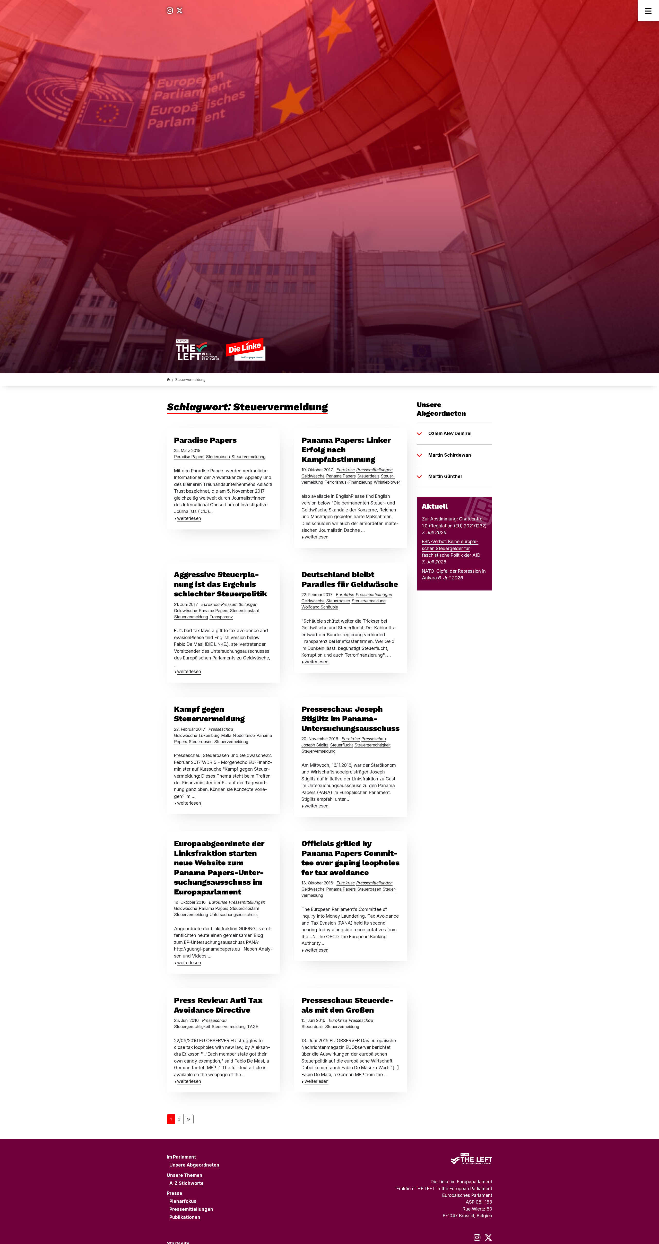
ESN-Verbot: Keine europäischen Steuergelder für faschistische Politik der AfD (451, 548)
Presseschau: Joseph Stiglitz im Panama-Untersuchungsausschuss (350, 718)
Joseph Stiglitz (314, 744)
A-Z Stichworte (186, 1183)
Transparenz (221, 616)
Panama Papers (341, 476)
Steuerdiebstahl (244, 610)
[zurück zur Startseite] (220, 349)
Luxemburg (209, 735)
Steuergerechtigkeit (372, 744)
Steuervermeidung (248, 456)
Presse (174, 1193)
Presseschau (221, 729)
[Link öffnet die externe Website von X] (179, 10)
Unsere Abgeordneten (194, 1165)
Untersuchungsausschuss (234, 914)
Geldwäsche (313, 476)
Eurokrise (345, 469)
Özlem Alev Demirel (450, 433)
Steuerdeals (368, 476)
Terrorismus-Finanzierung (348, 482)
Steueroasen (218, 456)
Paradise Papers (205, 440)
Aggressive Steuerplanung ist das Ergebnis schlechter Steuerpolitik (220, 584)
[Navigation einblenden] (648, 10)
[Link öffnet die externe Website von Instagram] (170, 10)
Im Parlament (181, 1157)
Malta (226, 735)
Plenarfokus (182, 1201)
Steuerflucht (341, 744)
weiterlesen (189, 518)
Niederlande (244, 735)
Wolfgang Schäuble (319, 607)
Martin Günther (445, 476)
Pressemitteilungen (374, 469)
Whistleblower (387, 482)
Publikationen (184, 1217)
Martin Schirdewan (449, 455)
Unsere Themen (184, 1175)
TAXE (252, 1026)
